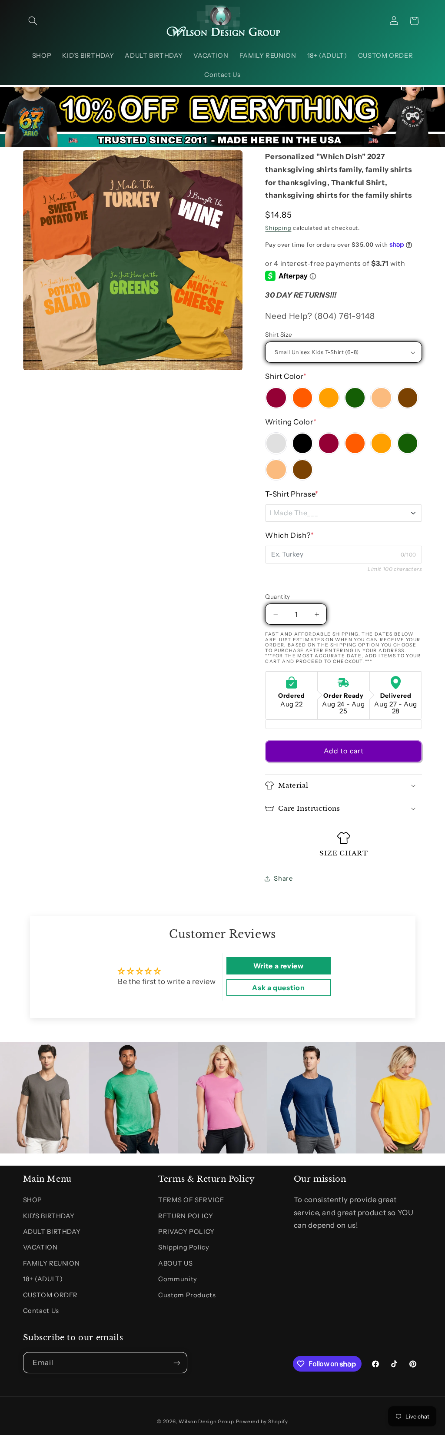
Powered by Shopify (262, 1421)
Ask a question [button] (278, 987)
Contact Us (41, 1311)
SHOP (33, 1200)
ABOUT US (175, 1263)
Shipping (278, 228)
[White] (276, 443)
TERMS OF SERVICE (191, 1200)
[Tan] (381, 397)
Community (177, 1279)
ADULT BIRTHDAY (52, 1232)
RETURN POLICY (185, 1216)
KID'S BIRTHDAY (49, 1216)
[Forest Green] (355, 397)
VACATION (40, 1247)
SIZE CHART (343, 853)
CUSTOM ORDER (50, 1295)
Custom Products (187, 1295)
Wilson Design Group (206, 1421)
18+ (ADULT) (43, 1279)
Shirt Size (278, 334)
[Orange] (302, 397)
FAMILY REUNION (51, 1263)
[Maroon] (276, 397)
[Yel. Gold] (328, 397)
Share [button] (283, 878)
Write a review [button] (278, 965)
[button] (33, 21)
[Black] (302, 443)
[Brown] (407, 397)
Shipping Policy (183, 1247)
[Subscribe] (176, 1362)
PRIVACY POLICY (186, 1232)
